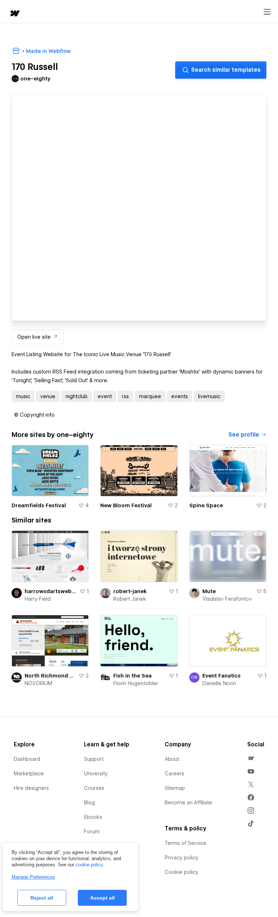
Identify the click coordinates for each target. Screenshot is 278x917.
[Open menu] (267, 12)
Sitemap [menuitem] (175, 788)
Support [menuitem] (94, 759)
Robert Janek (129, 599)
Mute (209, 591)
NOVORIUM (38, 683)
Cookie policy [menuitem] (181, 872)
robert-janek (130, 591)
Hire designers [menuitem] (31, 788)
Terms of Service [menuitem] (185, 843)
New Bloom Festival (126, 505)
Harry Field (38, 599)
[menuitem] (250, 758)
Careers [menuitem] (174, 773)
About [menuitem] (172, 759)
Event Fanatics (221, 676)
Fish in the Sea (132, 676)
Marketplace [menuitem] (29, 773)
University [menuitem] (96, 773)
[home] (14, 14)
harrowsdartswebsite (51, 591)
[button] (34, 415)
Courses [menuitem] (94, 788)
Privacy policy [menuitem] (181, 857)
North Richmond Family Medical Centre (50, 676)
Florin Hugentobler (135, 683)
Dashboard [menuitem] (27, 759)
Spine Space (206, 505)
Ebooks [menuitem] (93, 817)
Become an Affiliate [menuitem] (188, 802)
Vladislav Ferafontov (227, 599)
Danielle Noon (219, 683)
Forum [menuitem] (92, 831)
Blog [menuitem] (89, 802)
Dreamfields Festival (39, 505)
